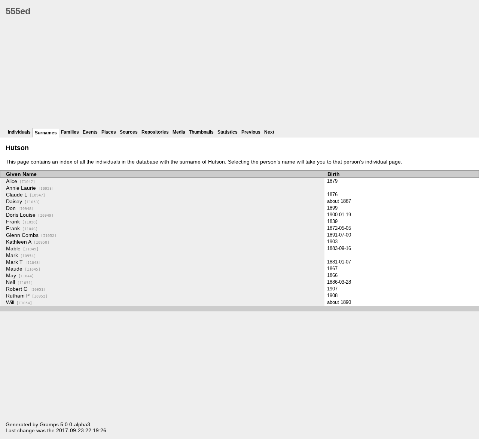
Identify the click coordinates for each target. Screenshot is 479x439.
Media (179, 132)
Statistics (227, 132)
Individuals (19, 132)
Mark (21, 255)
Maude (23, 269)
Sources (129, 132)
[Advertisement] (230, 74)
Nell (19, 282)
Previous (250, 132)
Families (70, 132)
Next (269, 132)
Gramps (49, 424)
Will (19, 302)
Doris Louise (30, 215)
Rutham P (27, 296)
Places (108, 132)
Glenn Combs (31, 235)
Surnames (46, 132)
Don (20, 208)
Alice (20, 181)
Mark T (23, 262)
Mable (22, 248)
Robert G (26, 289)
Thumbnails (201, 132)
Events (90, 132)
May (20, 275)
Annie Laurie (30, 188)
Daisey (23, 201)
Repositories (155, 132)
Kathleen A (27, 242)
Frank (22, 222)
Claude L (25, 195)
